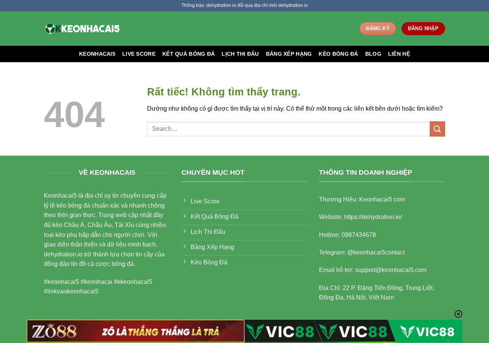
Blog (373, 54)
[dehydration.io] (82, 28)
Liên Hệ (399, 54)
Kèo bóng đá (338, 54)
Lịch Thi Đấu (240, 54)
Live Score (138, 54)
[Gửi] (437, 128)
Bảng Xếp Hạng (289, 54)
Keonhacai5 (97, 54)
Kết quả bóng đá (188, 54)
